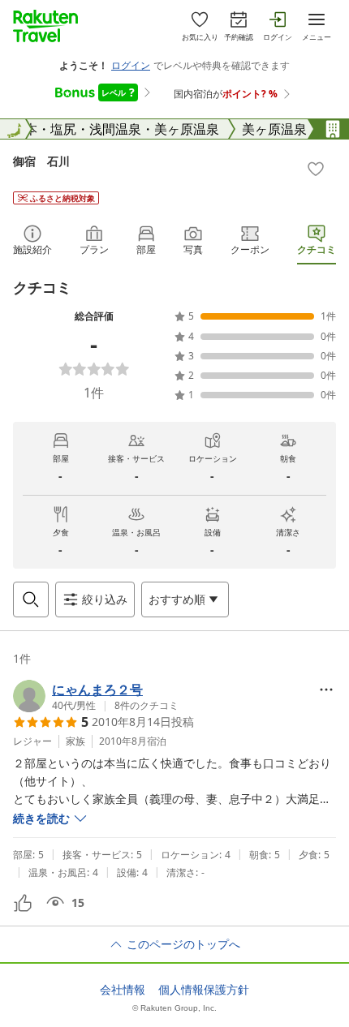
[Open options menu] (326, 689)
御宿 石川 (41, 161)
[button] (96, 696)
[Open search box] (31, 599)
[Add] (315, 169)
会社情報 (122, 989)
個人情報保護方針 (203, 989)
